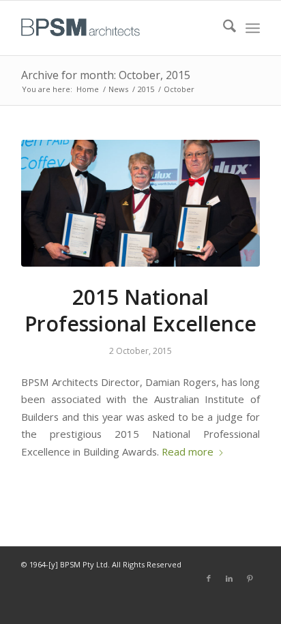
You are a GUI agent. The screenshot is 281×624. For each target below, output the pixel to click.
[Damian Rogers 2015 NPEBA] (140, 203)
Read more (187, 451)
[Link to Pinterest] (249, 578)
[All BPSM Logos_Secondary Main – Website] (116, 28)
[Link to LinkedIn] (229, 578)
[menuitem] (222, 28)
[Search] (222, 28)
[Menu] (253, 28)
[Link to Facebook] (208, 578)
